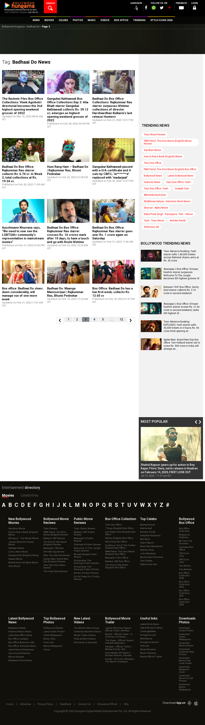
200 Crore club (184, 560)
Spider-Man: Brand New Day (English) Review (55, 560)
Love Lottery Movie (18, 551)
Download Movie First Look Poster (185, 661)
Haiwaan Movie (16, 548)
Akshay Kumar (147, 524)
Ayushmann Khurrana (151, 557)
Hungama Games (149, 642)
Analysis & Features (184, 536)
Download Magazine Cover (184, 669)
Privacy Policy (45, 704)
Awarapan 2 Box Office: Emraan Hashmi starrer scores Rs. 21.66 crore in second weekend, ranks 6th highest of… (182, 308)
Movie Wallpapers (52, 646)
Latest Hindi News (149, 624)
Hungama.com (148, 635)
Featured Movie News (19, 631)
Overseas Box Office (186, 548)
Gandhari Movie (152, 150)
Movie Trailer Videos (85, 635)
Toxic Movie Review (154, 134)
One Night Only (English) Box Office (120, 533)
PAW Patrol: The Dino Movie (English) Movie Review (168, 142)
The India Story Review (55, 571)
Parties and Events (53, 628)
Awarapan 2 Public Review (83, 539)
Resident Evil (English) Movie (23, 555)
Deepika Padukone (150, 535)
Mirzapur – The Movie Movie (23, 538)
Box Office (120, 519)
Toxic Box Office (152, 163)
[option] (171, 452)
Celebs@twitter (148, 631)
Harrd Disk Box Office (116, 541)
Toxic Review (50, 528)
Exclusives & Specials (85, 642)
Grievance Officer (107, 704)
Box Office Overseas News (22, 646)
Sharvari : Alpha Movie (156, 207)
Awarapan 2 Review (53, 548)
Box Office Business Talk (21, 642)
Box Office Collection (184, 529)
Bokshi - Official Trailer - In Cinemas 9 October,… (119, 635)
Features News (152, 182)
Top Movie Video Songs (86, 628)
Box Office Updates (18, 639)
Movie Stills (49, 639)
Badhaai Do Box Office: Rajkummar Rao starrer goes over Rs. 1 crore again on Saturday (112, 233)
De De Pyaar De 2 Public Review (87, 577)
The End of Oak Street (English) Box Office (116, 566)
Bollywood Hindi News (20, 660)
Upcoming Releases (19, 653)
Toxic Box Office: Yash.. (179, 182)
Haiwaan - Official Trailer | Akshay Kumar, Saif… (118, 648)
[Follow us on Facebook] (146, 7)
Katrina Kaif (146, 528)
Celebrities (29, 495)
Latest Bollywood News (180, 175)
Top (148, 519)
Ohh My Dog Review (53, 551)
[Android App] (189, 703)
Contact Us (84, 704)
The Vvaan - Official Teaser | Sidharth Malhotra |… (119, 641)
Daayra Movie (15, 559)
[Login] (194, 8)
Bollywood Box (186, 521)
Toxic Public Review (84, 528)
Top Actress (185, 569)
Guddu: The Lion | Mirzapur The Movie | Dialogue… (119, 660)
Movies (8, 495)
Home (9, 704)
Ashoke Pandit (178, 220)
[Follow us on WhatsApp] (153, 8)
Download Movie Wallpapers (185, 687)
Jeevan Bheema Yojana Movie (21, 543)
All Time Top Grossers (185, 542)
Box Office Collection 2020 (184, 602)
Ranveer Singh (148, 532)
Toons (46, 649)
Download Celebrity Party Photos (186, 652)
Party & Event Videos (84, 639)
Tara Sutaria (146, 560)
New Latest (82, 620)
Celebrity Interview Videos (87, 631)
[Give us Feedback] (181, 8)
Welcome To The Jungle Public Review (87, 549)
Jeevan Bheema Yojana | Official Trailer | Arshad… (118, 629)
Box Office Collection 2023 (184, 575)
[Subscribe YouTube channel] (169, 8)
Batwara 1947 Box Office (117, 561)
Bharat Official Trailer (151, 656)
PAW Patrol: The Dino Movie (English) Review (55, 533)
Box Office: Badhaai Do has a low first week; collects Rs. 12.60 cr (112, 292)
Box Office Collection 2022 (184, 584)
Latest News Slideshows (21, 649)
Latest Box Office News (20, 635)
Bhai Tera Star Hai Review (56, 555)
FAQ (126, 704)
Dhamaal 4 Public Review (87, 544)
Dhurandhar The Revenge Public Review (86, 561)
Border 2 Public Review (86, 573)
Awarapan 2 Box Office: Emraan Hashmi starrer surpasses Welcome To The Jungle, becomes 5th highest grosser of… (182, 274)
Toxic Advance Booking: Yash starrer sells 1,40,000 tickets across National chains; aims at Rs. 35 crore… (181, 256)
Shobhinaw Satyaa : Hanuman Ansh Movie (167, 201)
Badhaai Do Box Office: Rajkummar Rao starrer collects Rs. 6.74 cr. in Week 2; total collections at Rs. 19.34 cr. (22, 174)
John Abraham (148, 553)
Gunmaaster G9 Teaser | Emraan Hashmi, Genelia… (119, 654)
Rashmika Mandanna (151, 546)
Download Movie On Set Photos (186, 678)
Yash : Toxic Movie (154, 220)
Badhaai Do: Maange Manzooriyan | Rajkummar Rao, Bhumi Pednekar (65, 292)
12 (121, 319)
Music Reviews (148, 653)
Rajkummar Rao (148, 564)
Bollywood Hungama (13, 26)
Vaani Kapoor (147, 542)
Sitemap (144, 646)
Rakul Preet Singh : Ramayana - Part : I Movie (168, 214)
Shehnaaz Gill (151, 227)
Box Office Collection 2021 (184, 593)
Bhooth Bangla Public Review (85, 555)
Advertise (25, 704)
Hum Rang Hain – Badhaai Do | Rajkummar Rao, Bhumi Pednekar (67, 170)
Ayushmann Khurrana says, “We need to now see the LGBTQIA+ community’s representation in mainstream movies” (23, 235)
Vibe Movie (14, 566)
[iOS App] (196, 703)
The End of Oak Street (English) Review (54, 543)
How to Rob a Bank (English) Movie (163, 156)
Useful (149, 618)
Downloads (187, 620)
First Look (48, 642)
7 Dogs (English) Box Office (119, 528)
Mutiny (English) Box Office (119, 538)
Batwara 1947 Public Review (84, 533)
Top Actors (184, 565)
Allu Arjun (145, 539)
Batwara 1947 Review (54, 538)
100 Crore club (184, 554)
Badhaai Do (33, 26)
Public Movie (83, 521)
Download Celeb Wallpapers (185, 637)
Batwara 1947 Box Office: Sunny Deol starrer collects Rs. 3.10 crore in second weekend (181, 290)
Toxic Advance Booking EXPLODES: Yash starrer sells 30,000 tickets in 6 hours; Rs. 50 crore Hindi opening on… (181, 326)
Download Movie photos (186, 644)
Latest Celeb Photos (54, 631)
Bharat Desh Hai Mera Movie (23, 562)
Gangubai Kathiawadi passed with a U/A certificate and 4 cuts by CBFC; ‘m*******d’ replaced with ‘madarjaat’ (112, 172)
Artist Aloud (146, 638)
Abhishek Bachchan (155, 195)
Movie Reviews (16, 657)
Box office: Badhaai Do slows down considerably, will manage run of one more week (22, 294)
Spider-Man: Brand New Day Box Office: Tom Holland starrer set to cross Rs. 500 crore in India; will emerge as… (182, 344)
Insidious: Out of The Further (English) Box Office (120, 546)
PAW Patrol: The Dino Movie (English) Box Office (170, 169)
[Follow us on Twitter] (162, 7)
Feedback (65, 704)
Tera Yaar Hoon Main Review (54, 566)
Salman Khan (147, 550)
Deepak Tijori (182, 188)
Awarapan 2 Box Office (116, 557)
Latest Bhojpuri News (151, 628)
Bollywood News (153, 175)
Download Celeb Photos (186, 629)
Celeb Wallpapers (52, 635)
